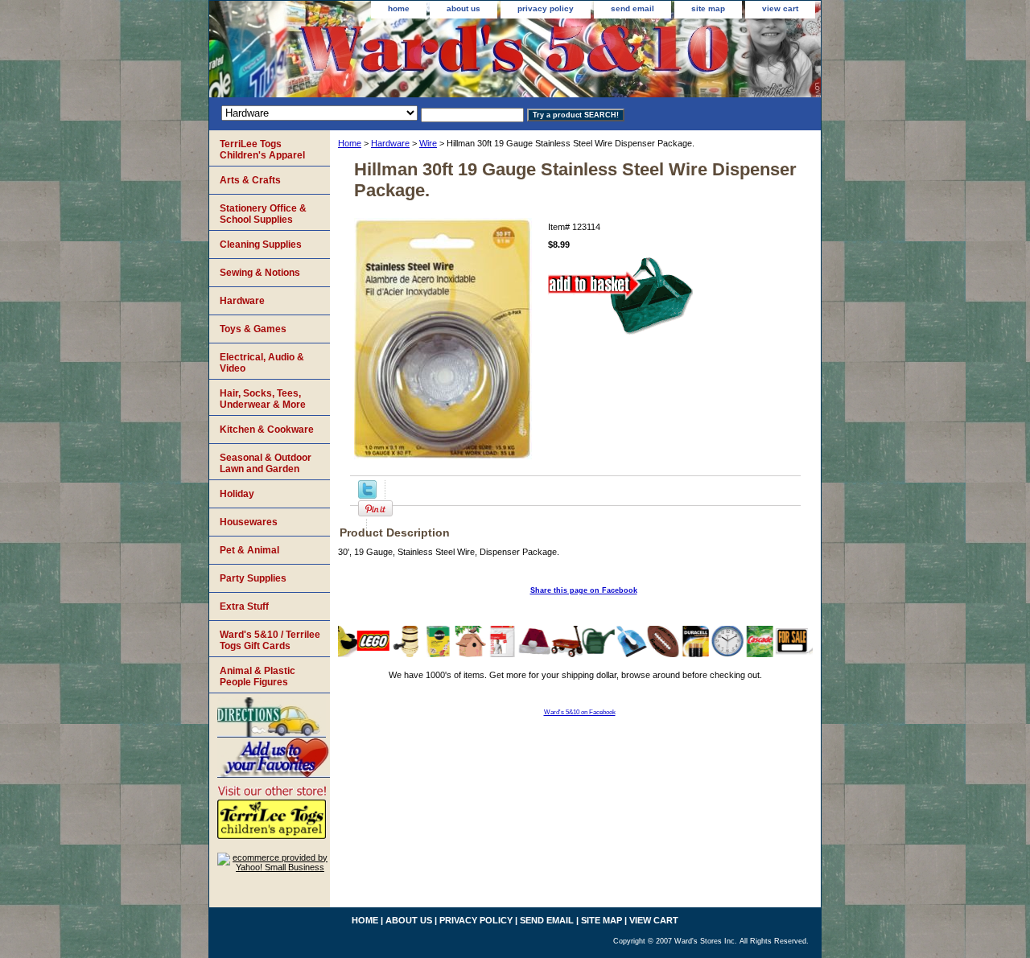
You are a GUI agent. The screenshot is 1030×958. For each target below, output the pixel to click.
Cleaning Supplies (261, 244)
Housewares (249, 522)
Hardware (390, 143)
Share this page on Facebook (583, 590)
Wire (428, 143)
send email (632, 8)
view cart (780, 8)
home (399, 8)
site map (708, 8)
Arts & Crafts (250, 180)
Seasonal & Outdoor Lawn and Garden (265, 463)
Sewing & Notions (260, 272)
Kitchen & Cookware (267, 429)
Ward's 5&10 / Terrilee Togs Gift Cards (270, 640)
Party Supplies (253, 578)
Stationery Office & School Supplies (263, 214)
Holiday (237, 494)
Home (349, 143)
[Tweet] (367, 495)
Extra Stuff (244, 606)
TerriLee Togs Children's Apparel (262, 149)
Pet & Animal (249, 550)
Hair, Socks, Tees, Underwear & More (263, 399)
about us (463, 8)
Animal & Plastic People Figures (257, 676)
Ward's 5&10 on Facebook (580, 712)
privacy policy (545, 8)
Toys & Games (253, 329)
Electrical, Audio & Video (262, 363)
